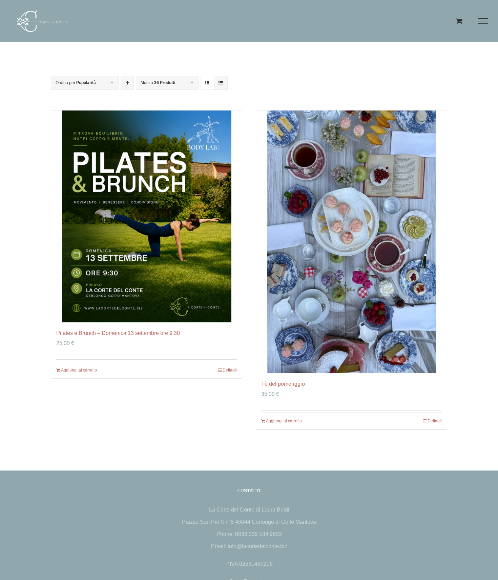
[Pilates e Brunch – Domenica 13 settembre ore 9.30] (146, 216)
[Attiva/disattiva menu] (483, 21)
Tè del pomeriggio (283, 384)
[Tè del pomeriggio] (351, 242)
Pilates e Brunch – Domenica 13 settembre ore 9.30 (118, 333)
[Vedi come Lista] (220, 82)
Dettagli (230, 370)
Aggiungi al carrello (79, 370)
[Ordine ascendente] (127, 83)
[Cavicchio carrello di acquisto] (459, 20)
